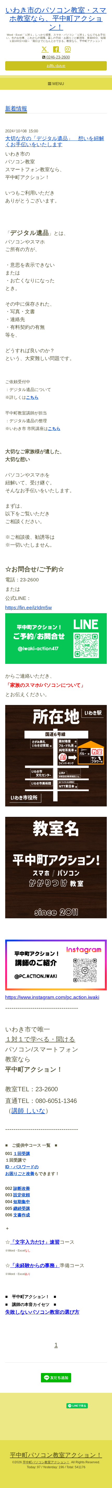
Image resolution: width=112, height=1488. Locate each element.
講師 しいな (28, 1110)
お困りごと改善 (19, 1173)
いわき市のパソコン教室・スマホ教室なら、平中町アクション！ (56, 18)
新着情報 (16, 108)
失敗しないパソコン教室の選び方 (42, 1312)
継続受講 (21, 1208)
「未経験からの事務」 (35, 1265)
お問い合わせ (56, 66)
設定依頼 (21, 1195)
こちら (32, 397)
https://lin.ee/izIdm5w (28, 607)
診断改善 (21, 1188)
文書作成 (21, 1215)
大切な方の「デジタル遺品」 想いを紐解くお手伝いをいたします (54, 141)
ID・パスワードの (22, 1167)
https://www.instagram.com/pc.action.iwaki (52, 997)
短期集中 (21, 1202)
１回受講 (21, 1153)
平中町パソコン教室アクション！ (56, 1455)
